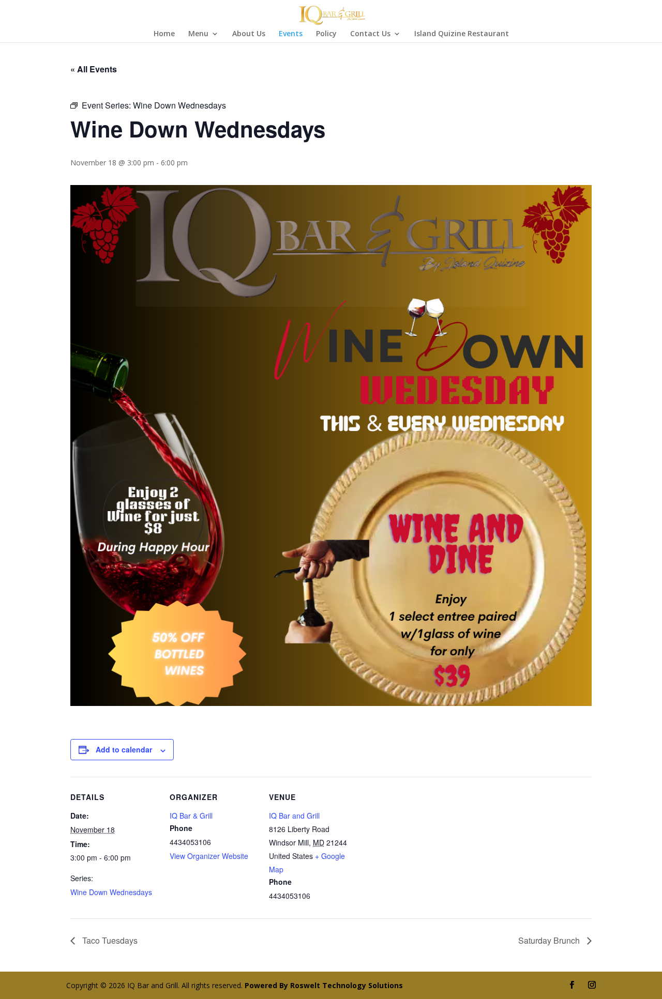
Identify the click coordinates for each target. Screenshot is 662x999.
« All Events (93, 69)
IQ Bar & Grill (191, 815)
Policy (326, 34)
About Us (248, 34)
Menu (198, 34)
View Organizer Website (209, 856)
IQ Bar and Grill (294, 815)
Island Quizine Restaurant (461, 34)
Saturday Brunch (550, 940)
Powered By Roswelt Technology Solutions (324, 985)
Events (291, 34)
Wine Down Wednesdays (111, 892)
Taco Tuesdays (109, 940)
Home (164, 34)
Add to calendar (124, 749)
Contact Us (370, 34)
